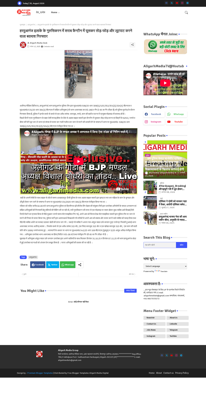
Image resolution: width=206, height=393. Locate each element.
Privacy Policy (182, 373)
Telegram (173, 330)
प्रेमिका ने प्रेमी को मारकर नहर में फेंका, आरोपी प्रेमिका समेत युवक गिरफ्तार (173, 203)
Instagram (151, 336)
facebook (156, 114)
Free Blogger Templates (78, 373)
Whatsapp (69, 265)
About (159, 373)
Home (54, 12)
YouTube (173, 336)
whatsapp (179, 114)
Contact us (168, 373)
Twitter (54, 265)
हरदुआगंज (31, 25)
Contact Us (151, 324)
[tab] (40, 12)
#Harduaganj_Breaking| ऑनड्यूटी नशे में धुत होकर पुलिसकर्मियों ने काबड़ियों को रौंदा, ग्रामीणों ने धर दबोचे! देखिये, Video (172, 188)
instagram (156, 121)
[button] (186, 13)
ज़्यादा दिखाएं (130, 290)
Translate (164, 271)
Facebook (39, 265)
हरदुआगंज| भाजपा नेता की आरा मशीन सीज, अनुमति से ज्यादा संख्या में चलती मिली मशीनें (173, 218)
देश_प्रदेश (40, 12)
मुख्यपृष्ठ (22, 25)
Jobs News (151, 330)
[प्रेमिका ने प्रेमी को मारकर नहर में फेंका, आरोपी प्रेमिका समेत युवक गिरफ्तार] (150, 203)
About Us (173, 318)
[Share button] (79, 264)
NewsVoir (151, 318)
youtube (178, 121)
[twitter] (172, 3)
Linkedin (173, 324)
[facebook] (166, 3)
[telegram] (187, 3)
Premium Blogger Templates (40, 373)
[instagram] (182, 3)
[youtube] (177, 3)
